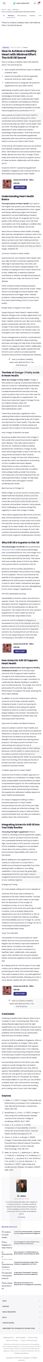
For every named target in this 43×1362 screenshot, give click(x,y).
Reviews (32, 16)
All (4, 16)
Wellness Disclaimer (21, 1353)
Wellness (15, 10)
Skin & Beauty (22, 16)
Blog (9, 10)
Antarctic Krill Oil (8, 550)
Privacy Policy (33, 1337)
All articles (21, 1217)
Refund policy (21, 1337)
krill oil (32, 110)
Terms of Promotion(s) (28, 1340)
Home (4, 10)
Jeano (25, 47)
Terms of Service (12, 1340)
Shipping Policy (8, 1337)
